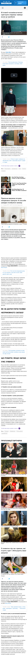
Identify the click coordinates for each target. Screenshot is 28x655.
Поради (6, 431)
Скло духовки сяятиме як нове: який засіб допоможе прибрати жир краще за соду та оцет (14, 352)
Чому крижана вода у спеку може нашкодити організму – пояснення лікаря (14, 608)
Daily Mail (8, 52)
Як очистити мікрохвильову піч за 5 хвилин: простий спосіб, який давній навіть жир (14, 272)
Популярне (7, 168)
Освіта (24, 168)
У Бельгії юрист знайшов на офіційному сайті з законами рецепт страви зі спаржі (14, 160)
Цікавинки (14, 168)
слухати (20, 2)
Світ (20, 168)
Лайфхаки (12, 431)
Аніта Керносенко (18, 205)
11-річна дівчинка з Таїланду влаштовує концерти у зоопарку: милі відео (13, 63)
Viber (19, 166)
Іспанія (3, 171)
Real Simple (4, 267)
